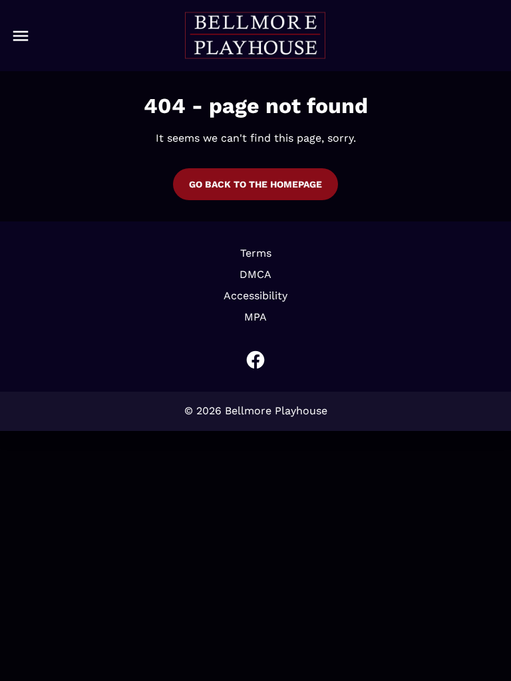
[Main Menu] (21, 36)
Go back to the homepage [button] (255, 184)
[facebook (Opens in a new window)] (255, 359)
